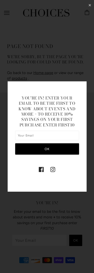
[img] (41, 169)
